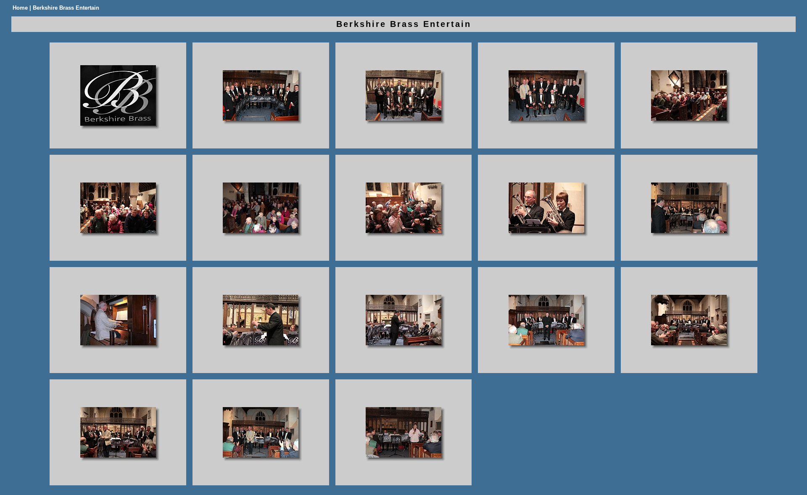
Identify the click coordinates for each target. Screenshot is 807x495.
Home (20, 8)
